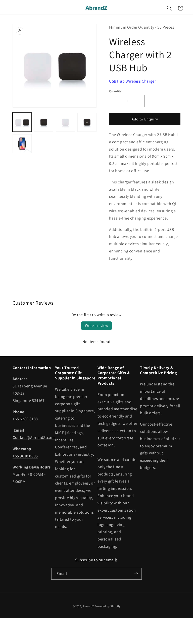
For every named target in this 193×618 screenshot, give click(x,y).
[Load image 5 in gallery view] (22, 143)
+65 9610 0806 (25, 456)
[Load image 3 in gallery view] (65, 122)
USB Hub (117, 81)
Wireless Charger (141, 81)
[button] (10, 8)
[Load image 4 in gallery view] (86, 122)
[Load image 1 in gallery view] (22, 122)
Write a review (96, 325)
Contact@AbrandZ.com (34, 437)
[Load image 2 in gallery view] (43, 122)
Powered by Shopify (108, 606)
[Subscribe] (135, 574)
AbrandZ (88, 606)
